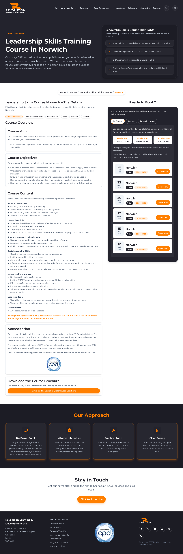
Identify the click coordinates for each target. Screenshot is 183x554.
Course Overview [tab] (14, 117)
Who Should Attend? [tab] (34, 117)
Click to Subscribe (91, 499)
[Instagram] (169, 529)
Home (63, 92)
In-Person (117, 121)
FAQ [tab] (65, 117)
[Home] (56, 7)
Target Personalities (59, 542)
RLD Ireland (55, 538)
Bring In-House (147, 121)
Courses (84, 8)
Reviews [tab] (86, 117)
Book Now (163, 187)
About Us (145, 8)
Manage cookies (57, 546)
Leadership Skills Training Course (95, 92)
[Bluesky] (141, 536)
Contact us (162, 171)
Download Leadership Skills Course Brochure (54, 391)
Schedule (132, 8)
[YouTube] (162, 529)
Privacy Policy (56, 527)
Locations (120, 8)
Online (131, 121)
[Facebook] (141, 529)
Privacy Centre (57, 523)
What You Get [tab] (52, 117)
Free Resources (101, 8)
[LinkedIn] (155, 529)
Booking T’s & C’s (58, 531)
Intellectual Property (59, 535)
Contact (156, 8)
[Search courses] (166, 8)
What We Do (67, 8)
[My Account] (175, 8)
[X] (148, 529)
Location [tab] (74, 117)
